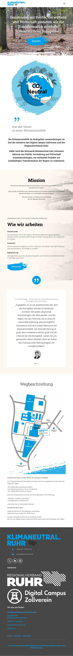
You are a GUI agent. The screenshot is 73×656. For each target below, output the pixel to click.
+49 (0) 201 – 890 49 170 (24, 549)
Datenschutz (27, 636)
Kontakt (9, 636)
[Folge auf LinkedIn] (15, 560)
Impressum (17, 636)
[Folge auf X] (9, 560)
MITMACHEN (16, 267)
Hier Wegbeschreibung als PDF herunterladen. (22, 612)
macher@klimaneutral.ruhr (24, 554)
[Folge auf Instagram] (20, 560)
